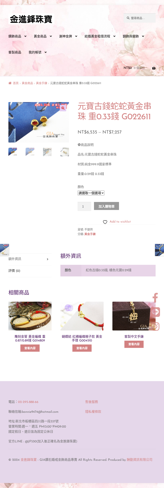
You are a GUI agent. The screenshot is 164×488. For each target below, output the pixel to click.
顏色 (81, 187)
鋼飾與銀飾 (131, 36)
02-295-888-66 (28, 402)
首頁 (16, 83)
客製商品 (14, 52)
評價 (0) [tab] (14, 271)
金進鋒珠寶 (29, 460)
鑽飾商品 (14, 36)
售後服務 (91, 402)
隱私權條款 (93, 412)
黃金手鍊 (41, 83)
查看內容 (30, 348)
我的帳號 (35, 52)
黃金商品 (40, 36)
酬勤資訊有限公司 (139, 460)
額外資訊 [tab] (14, 259)
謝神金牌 (65, 36)
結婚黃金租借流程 (97, 36)
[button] (63, 108)
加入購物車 (107, 206)
